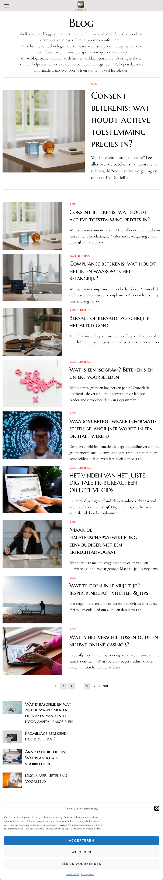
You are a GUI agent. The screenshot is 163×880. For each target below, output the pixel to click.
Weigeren (81, 852)
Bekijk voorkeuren (82, 864)
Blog (94, 83)
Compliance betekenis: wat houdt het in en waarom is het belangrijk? (112, 271)
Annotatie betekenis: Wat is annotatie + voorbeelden (45, 757)
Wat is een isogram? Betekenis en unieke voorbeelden (111, 373)
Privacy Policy (88, 874)
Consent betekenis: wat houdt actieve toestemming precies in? (120, 119)
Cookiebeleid (72, 874)
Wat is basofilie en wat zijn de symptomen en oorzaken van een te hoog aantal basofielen (49, 712)
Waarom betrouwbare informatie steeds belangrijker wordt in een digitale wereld (113, 428)
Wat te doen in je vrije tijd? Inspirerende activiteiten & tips (108, 589)
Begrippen (75, 255)
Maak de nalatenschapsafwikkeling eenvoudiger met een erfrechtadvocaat (103, 540)
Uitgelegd (85, 310)
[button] (157, 808)
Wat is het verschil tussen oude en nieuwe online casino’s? (113, 640)
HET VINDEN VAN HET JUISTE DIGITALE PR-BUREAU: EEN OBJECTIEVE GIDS (107, 483)
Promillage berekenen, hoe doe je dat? (47, 736)
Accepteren (81, 840)
